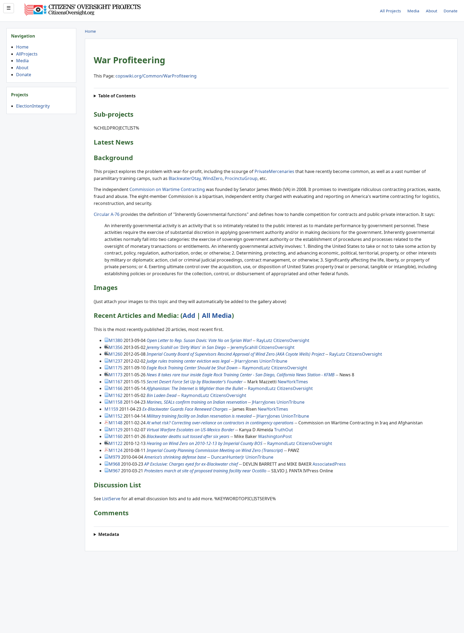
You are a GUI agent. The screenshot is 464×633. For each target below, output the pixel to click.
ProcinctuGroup (241, 178)
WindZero (213, 178)
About (431, 10)
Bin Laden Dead (161, 395)
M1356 (115, 347)
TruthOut (283, 430)
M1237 (115, 361)
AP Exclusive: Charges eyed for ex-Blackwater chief (191, 464)
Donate (451, 10)
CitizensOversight (291, 340)
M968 (114, 464)
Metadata (108, 534)
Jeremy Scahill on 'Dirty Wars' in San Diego (186, 347)
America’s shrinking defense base (175, 457)
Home (22, 47)
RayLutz (264, 340)
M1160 (115, 436)
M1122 (115, 443)
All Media (217, 315)
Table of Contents (117, 96)
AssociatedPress (329, 464)
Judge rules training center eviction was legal (188, 361)
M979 (114, 457)
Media (413, 10)
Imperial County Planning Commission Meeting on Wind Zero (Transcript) (215, 450)
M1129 (115, 430)
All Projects (390, 10)
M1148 (115, 423)
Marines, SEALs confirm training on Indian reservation (197, 402)
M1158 (115, 402)
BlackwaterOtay (185, 178)
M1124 (115, 450)
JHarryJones (246, 361)
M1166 (115, 388)
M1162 (115, 395)
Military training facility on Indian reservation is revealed (199, 416)
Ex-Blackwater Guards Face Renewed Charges (185, 409)
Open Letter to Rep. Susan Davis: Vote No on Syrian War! (199, 340)
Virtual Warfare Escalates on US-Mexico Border (190, 430)
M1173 (115, 375)
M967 (114, 471)
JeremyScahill (244, 347)
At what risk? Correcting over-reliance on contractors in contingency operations (220, 423)
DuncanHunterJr (227, 457)
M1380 (115, 340)
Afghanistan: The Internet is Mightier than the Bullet (195, 388)
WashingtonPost (275, 436)
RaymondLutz (256, 368)
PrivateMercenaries (274, 171)
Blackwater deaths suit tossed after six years (188, 436)
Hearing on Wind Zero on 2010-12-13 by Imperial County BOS (204, 443)
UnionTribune (273, 361)
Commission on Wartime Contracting (167, 189)
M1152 (115, 416)
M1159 (111, 409)
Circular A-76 (106, 214)
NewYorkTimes (293, 382)
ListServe (111, 499)
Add (189, 315)
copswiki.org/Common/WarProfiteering (156, 76)
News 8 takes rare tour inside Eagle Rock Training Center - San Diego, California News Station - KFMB (241, 375)
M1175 (115, 368)
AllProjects (27, 54)
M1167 (115, 382)
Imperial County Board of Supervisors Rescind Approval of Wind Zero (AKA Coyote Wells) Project (235, 354)
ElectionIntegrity (33, 106)
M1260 (115, 354)
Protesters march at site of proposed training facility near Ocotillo (205, 471)
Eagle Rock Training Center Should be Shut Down (192, 368)
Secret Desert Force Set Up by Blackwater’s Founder (194, 382)
